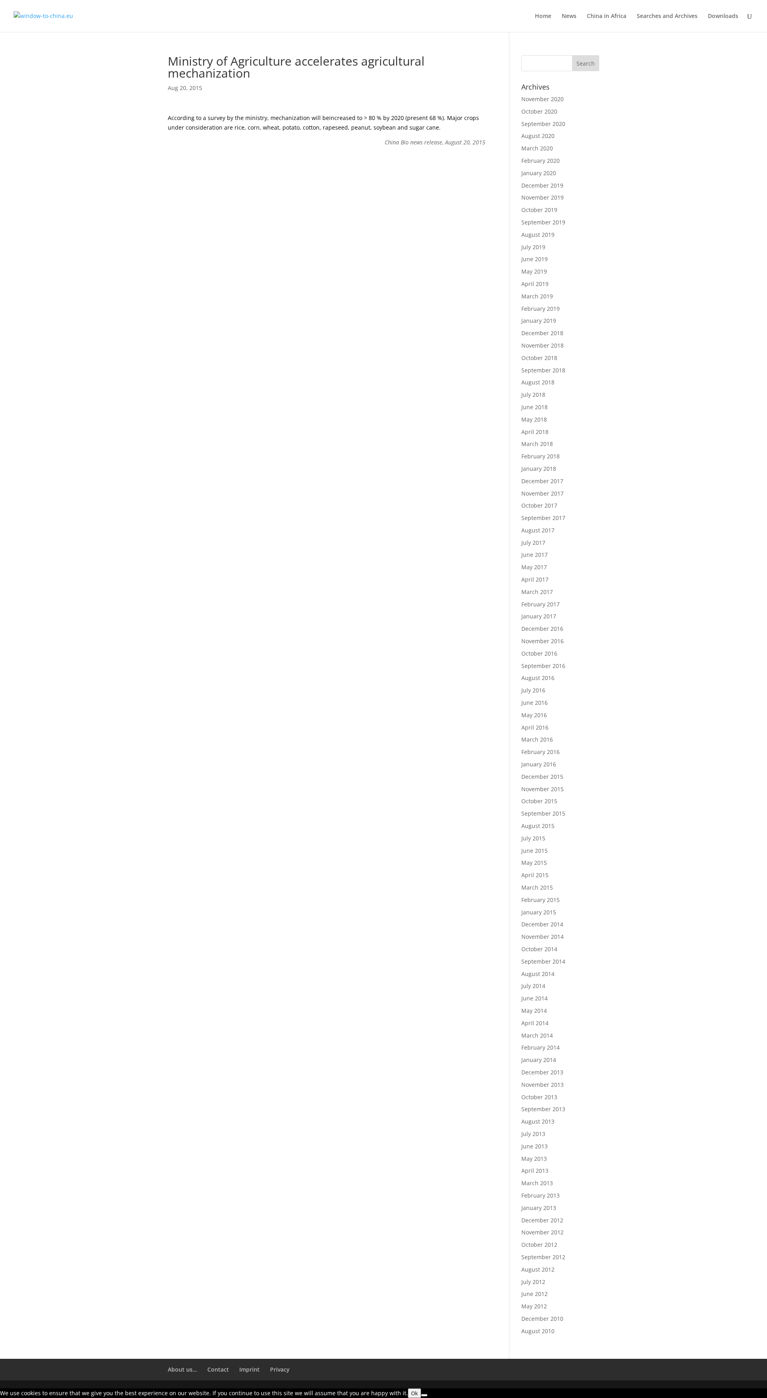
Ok (414, 1393)
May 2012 (534, 1306)
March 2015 (537, 887)
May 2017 (534, 567)
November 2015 (542, 789)
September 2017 (543, 518)
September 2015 (543, 813)
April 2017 (534, 579)
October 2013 (539, 1097)
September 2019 (543, 222)
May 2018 (534, 419)
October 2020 (539, 111)
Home (543, 16)
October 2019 (539, 210)
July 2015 (533, 838)
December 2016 (542, 628)
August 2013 (537, 1121)
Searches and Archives (667, 16)
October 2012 (539, 1244)
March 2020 (537, 148)
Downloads (723, 16)
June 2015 (534, 850)
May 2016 (534, 715)
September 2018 (543, 370)
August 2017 (537, 530)
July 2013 (533, 1134)
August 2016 (537, 678)
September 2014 (543, 961)
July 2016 (533, 690)
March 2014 (537, 1035)
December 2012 (542, 1220)
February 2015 (540, 900)
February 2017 (540, 604)
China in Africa (606, 16)
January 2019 (538, 320)
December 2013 (542, 1072)
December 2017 (542, 481)
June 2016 (534, 702)
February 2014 (540, 1047)
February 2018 (540, 456)
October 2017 (539, 505)
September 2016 (543, 666)
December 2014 (542, 924)
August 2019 (537, 234)
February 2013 (540, 1195)
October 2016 (539, 653)
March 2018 (537, 444)
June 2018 (534, 407)
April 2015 (534, 875)
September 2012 (543, 1257)
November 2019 (542, 197)
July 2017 (533, 542)
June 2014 (534, 998)
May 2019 (534, 271)
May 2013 (534, 1158)
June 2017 (534, 554)
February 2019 (540, 308)
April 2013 (534, 1170)
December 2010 (542, 1318)
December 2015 (542, 776)
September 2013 (543, 1109)
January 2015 (538, 912)
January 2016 (538, 764)
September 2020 (543, 124)
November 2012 (542, 1232)
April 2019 (534, 284)
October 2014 (539, 949)
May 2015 (534, 862)
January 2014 (538, 1060)
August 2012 (537, 1269)
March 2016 (537, 739)
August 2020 (537, 136)
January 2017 (538, 616)
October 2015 (539, 801)
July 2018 (533, 394)
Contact (218, 1369)
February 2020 (540, 160)
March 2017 (537, 592)
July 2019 (533, 247)
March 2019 (537, 296)
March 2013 (537, 1183)
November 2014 (542, 936)
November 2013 (542, 1084)
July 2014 (533, 986)
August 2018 (537, 382)
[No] (424, 1395)
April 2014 (534, 1023)
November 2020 (542, 99)
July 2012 (533, 1282)
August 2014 (537, 974)
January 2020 (538, 173)
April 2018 (534, 432)
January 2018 (538, 468)
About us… (182, 1369)
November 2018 (542, 345)
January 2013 (538, 1208)
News (569, 16)
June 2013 (534, 1146)
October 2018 (539, 358)
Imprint (249, 1369)
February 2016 (540, 752)
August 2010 (537, 1331)
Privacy (280, 1369)
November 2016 (542, 641)
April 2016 (534, 727)
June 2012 (534, 1294)
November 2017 (542, 493)
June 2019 (534, 259)
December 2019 (542, 185)
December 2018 (542, 333)
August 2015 (537, 826)
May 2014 (534, 1010)
